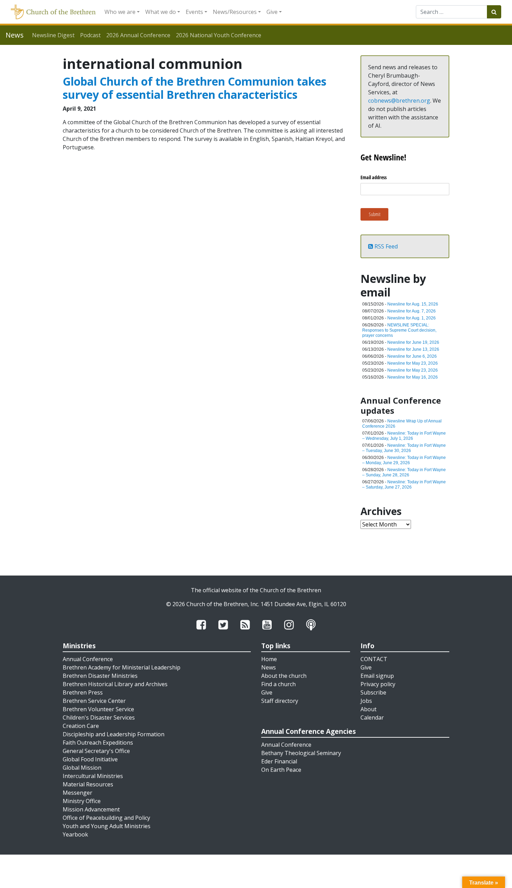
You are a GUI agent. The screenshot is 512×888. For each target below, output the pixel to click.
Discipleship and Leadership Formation (113, 734)
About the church (284, 676)
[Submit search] (494, 11)
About (368, 709)
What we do (160, 12)
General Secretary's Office (96, 751)
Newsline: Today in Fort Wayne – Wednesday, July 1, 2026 (404, 436)
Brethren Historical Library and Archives (115, 684)
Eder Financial (279, 761)
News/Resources (235, 12)
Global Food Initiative (90, 759)
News (268, 667)
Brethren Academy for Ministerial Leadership (121, 667)
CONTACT (373, 659)
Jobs (366, 701)
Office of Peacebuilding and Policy (106, 818)
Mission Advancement (91, 809)
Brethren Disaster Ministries (100, 676)
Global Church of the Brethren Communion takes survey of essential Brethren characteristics (194, 88)
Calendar (372, 717)
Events (194, 12)
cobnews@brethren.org (399, 100)
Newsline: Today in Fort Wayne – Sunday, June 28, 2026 (404, 472)
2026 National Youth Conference (218, 35)
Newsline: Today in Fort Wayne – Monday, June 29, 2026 (404, 460)
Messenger (77, 792)
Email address (373, 177)
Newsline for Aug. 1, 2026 (411, 318)
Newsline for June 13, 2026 (413, 349)
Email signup (377, 676)
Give (272, 12)
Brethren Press (83, 692)
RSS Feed (385, 246)
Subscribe (373, 692)
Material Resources (88, 784)
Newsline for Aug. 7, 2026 (411, 311)
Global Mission (82, 767)
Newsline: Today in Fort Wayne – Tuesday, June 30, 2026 (404, 448)
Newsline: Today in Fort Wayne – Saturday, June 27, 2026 (404, 484)
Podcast (90, 35)
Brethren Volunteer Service (98, 709)
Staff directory (279, 701)
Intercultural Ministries (93, 776)
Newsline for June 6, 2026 (412, 356)
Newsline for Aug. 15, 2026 (412, 304)
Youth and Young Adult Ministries (106, 826)
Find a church (278, 684)
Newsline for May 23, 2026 (412, 363)
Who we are (119, 12)
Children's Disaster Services (99, 717)
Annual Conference (88, 659)
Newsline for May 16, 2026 (412, 377)
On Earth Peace (281, 770)
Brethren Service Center (94, 701)
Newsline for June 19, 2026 (413, 342)
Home (269, 659)
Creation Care (81, 726)
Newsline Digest (53, 35)
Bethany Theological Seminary (301, 753)
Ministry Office (82, 801)
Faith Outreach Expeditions (98, 742)
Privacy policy (377, 684)
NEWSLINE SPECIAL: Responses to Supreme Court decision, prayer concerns (399, 330)
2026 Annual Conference (138, 35)
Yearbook (75, 834)
